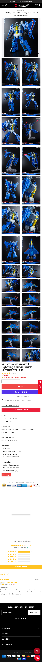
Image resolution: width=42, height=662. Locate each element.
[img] (4, 580)
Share (7, 475)
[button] (3, 5)
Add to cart (21, 386)
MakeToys (13, 418)
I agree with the (10, 400)
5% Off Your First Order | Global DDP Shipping (21, 1)
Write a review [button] (21, 566)
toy (10, 421)
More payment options (21, 397)
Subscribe (34, 613)
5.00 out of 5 (26, 545)
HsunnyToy (28, 653)
